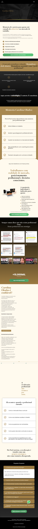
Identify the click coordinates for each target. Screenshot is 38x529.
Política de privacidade (21, 526)
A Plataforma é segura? (12, 497)
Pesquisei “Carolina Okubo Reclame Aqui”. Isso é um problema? (19, 506)
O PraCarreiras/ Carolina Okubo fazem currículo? (19, 484)
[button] (34, 1)
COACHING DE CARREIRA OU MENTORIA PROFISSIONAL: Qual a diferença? (19, 488)
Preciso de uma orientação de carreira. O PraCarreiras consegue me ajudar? (16, 501)
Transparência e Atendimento (19, 523)
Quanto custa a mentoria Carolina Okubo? (17, 480)
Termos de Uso (15, 526)
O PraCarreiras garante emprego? (15, 467)
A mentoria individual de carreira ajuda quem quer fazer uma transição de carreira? (19, 493)
